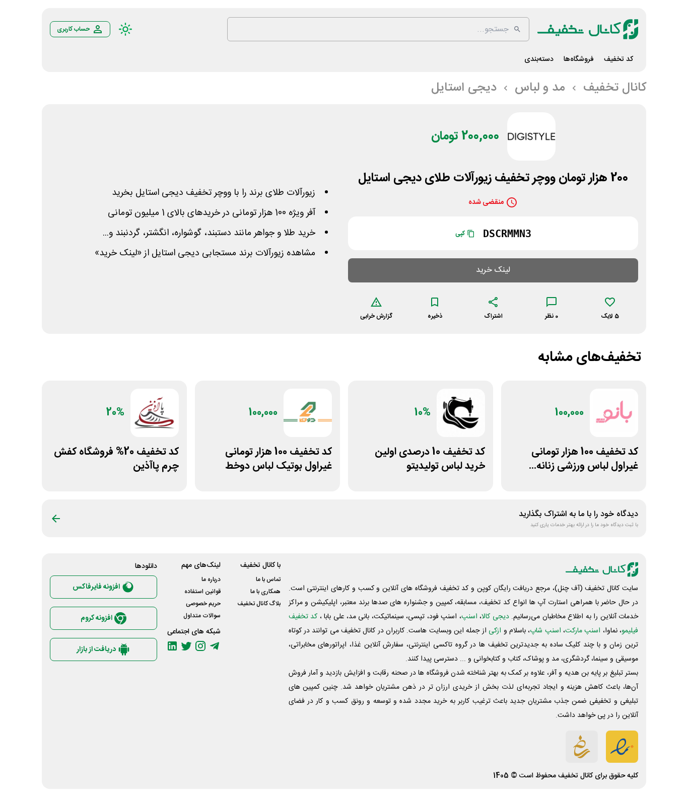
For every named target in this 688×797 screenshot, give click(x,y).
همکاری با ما (265, 592)
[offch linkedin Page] (172, 646)
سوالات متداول (202, 616)
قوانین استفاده (202, 592)
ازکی (495, 631)
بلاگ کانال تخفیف (259, 604)
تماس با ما (268, 579)
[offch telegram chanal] (215, 646)
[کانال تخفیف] (587, 29)
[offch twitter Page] (186, 646)
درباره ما (211, 579)
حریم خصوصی (203, 604)
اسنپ (469, 617)
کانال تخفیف (575, 776)
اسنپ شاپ (545, 631)
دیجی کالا (495, 617)
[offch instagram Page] (200, 646)
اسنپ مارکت (582, 631)
